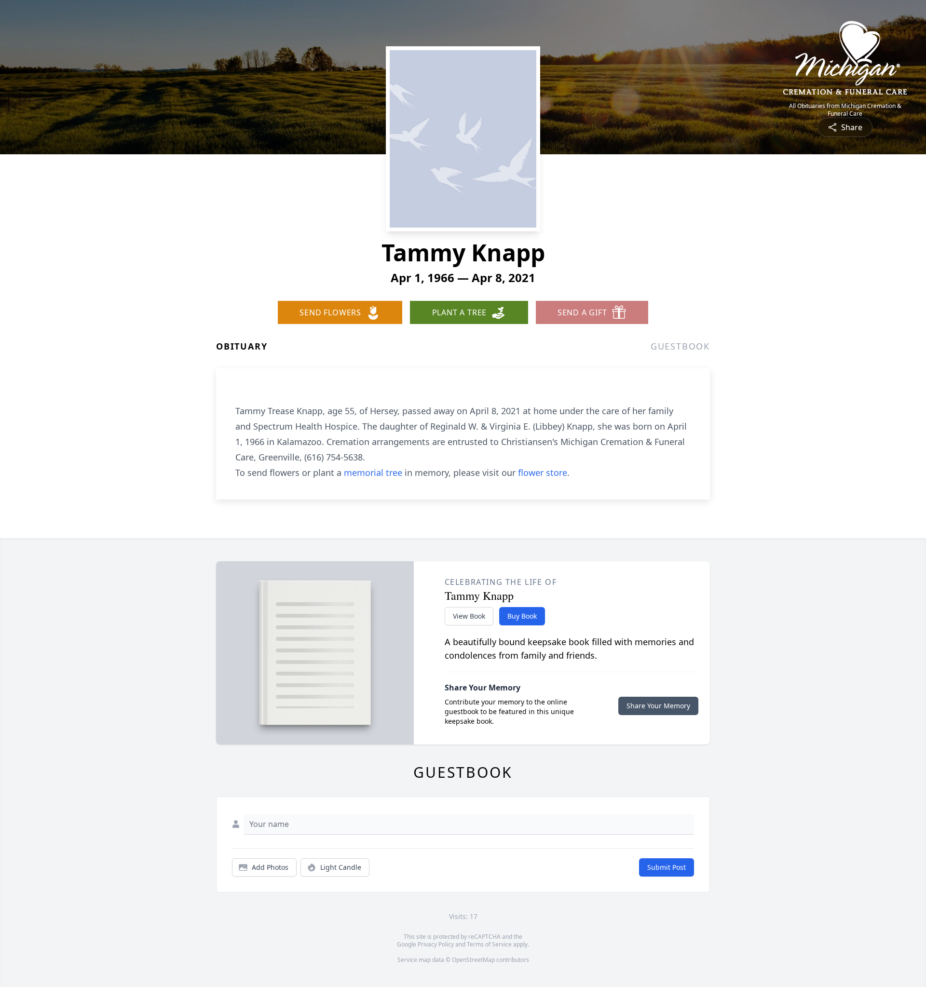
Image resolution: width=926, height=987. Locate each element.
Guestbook (680, 346)
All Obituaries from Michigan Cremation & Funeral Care (845, 110)
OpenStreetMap (473, 960)
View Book (469, 616)
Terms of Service (489, 944)
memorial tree (373, 472)
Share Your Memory (658, 705)
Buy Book (522, 616)
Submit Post (666, 867)
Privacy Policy (436, 944)
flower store (542, 472)
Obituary (241, 346)
